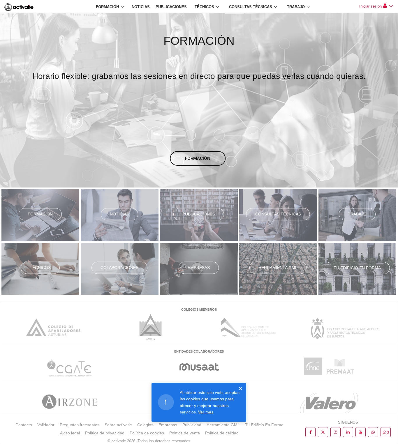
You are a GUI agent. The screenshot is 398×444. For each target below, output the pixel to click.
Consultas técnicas (278, 214)
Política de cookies (147, 433)
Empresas (199, 267)
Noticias (141, 7)
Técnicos (204, 7)
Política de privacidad (104, 433)
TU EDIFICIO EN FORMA (357, 268)
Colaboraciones (119, 267)
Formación (107, 7)
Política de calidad (222, 433)
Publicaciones (171, 7)
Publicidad (191, 424)
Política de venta (184, 433)
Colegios (145, 424)
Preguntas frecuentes (79, 424)
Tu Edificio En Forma (264, 424)
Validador (45, 424)
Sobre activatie (118, 424)
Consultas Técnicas (250, 7)
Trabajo (296, 7)
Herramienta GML (277, 267)
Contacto (23, 424)
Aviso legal (70, 433)
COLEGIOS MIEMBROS (199, 309)
